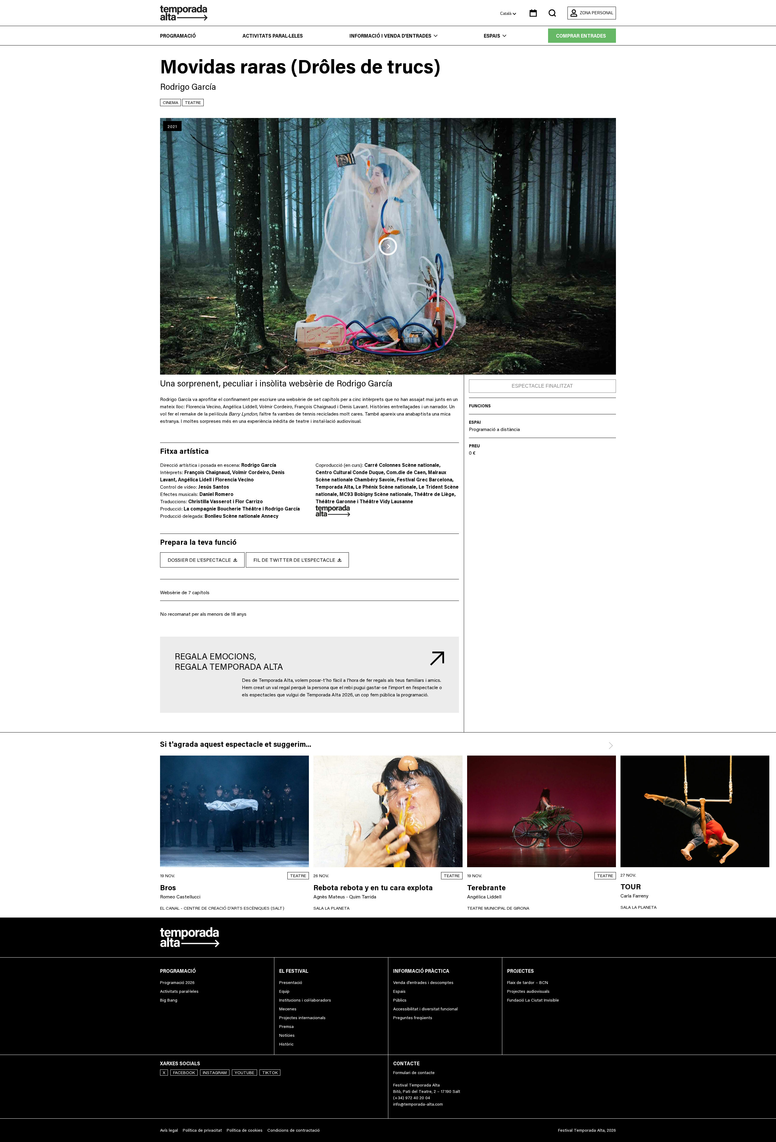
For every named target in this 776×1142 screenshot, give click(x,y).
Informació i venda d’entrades (390, 36)
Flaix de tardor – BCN (527, 982)
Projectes (520, 971)
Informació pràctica (421, 971)
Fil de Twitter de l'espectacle (294, 560)
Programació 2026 (177, 982)
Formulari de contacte (414, 1072)
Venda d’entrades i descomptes (423, 982)
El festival (293, 971)
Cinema (170, 102)
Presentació (290, 982)
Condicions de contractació (293, 1130)
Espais (492, 36)
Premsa (286, 1026)
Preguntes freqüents (412, 1017)
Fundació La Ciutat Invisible (533, 1000)
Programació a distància (494, 429)
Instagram (215, 1072)
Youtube (244, 1072)
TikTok (270, 1072)
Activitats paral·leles (272, 36)
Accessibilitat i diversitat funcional (425, 1008)
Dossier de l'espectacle (199, 560)
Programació (178, 36)
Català (506, 13)
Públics (399, 1000)
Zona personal (596, 13)
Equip (284, 991)
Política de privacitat (202, 1130)
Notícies (287, 1035)
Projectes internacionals (302, 1017)
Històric (286, 1044)
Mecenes (287, 1008)
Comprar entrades (581, 36)
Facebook (184, 1072)
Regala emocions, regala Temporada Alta (229, 661)
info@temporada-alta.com (418, 1104)
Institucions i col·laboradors (305, 1000)
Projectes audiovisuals (528, 991)
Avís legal (169, 1130)
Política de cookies (245, 1130)
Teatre (193, 102)
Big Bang (168, 1000)
